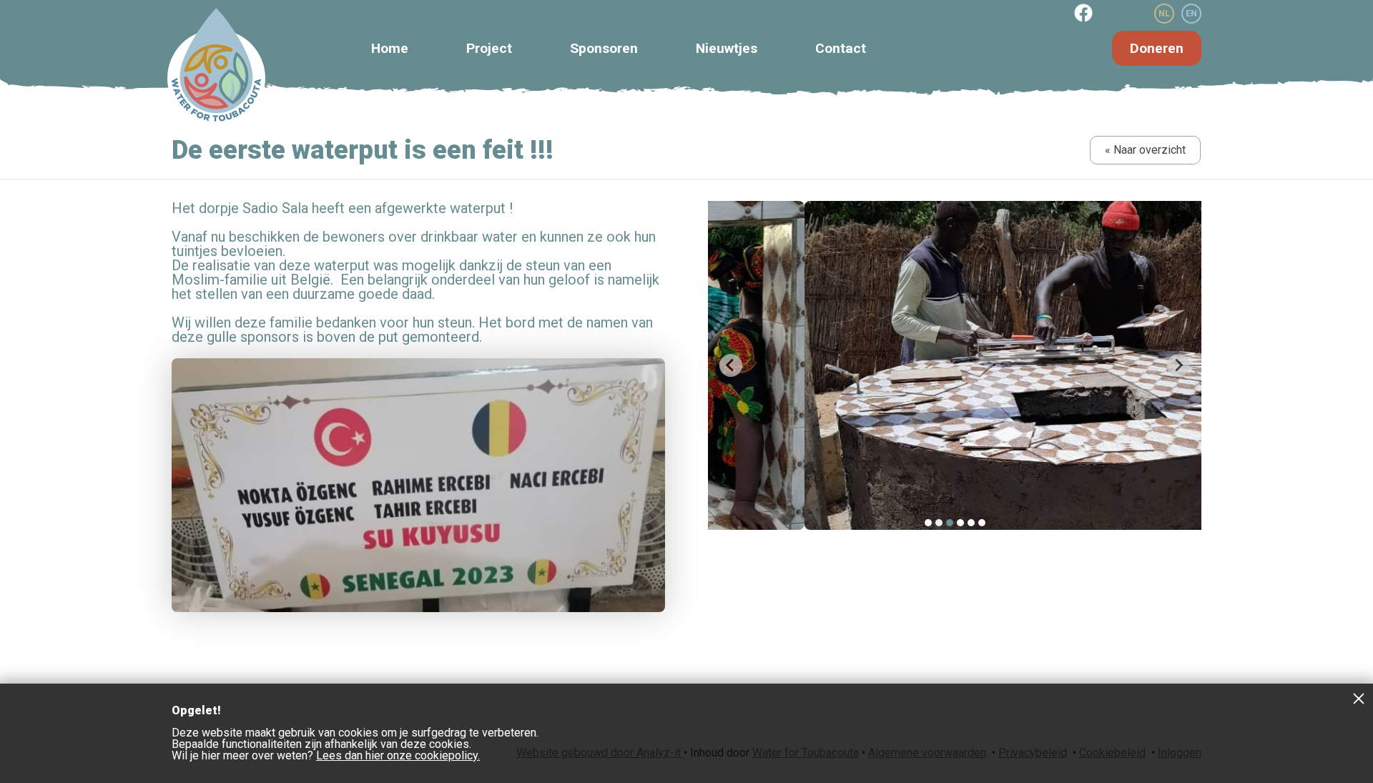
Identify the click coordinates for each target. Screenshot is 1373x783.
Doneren (1156, 48)
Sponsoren (604, 48)
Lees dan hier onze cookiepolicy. (398, 755)
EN (1191, 13)
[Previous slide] (730, 365)
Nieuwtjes (726, 48)
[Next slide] (1178, 365)
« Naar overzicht (1145, 150)
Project (489, 48)
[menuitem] (928, 522)
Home (389, 48)
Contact (840, 48)
